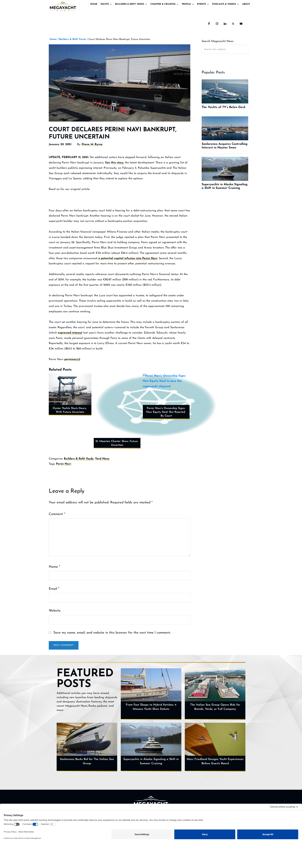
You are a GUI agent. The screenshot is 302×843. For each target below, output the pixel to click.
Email (54, 588)
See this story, (114, 162)
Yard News (102, 458)
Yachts (104, 4)
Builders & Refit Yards (129, 4)
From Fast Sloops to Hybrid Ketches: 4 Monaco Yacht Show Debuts (151, 707)
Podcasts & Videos (224, 4)
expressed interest (70, 332)
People (186, 4)
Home (93, 4)
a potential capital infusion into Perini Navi (127, 258)
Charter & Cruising (163, 4)
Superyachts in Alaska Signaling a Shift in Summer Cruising (151, 761)
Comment (57, 514)
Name (54, 566)
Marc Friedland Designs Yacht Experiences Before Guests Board (215, 761)
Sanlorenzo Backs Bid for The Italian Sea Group (87, 761)
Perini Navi (63, 464)
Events (201, 4)
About (246, 4)
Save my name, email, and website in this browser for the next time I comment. (112, 632)
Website (55, 610)
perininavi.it (72, 359)
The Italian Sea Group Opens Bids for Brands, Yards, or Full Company (215, 707)
